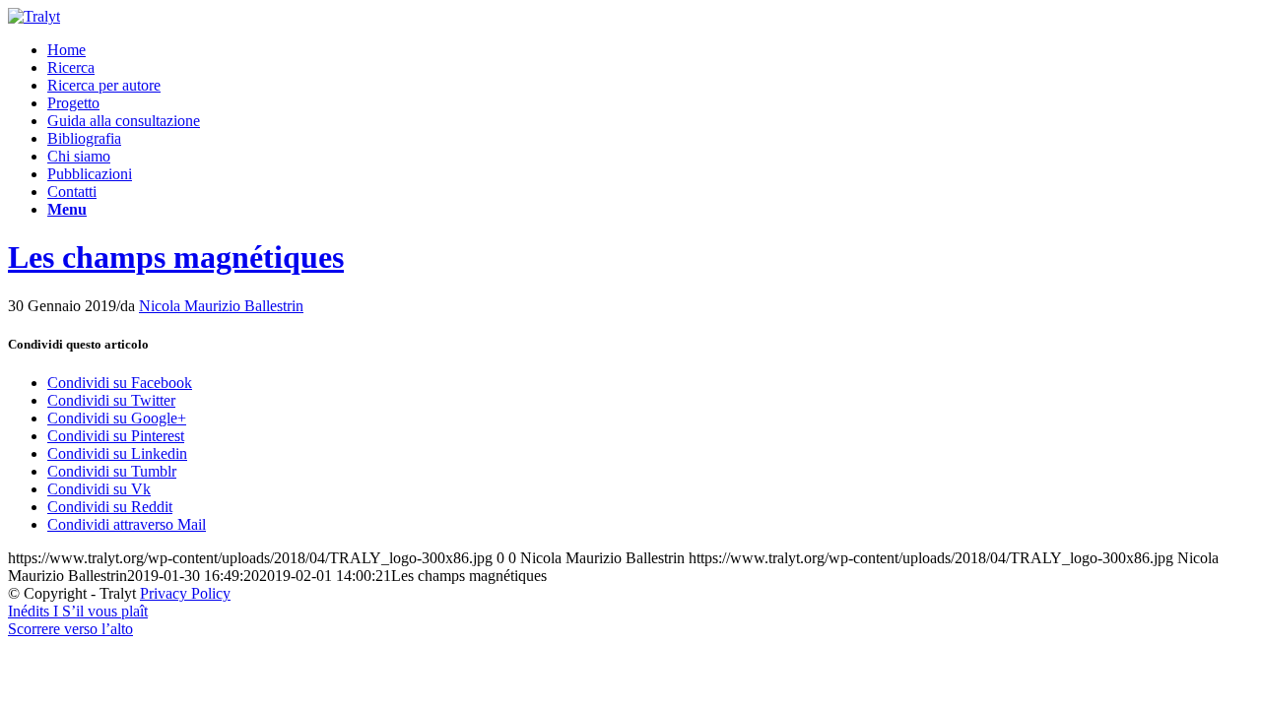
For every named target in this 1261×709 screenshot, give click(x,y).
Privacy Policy (185, 593)
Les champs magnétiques (176, 257)
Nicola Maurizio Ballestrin (221, 305)
